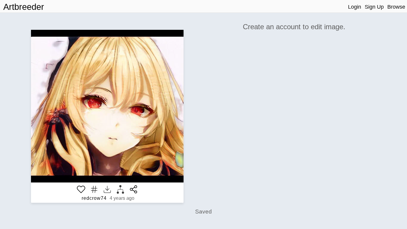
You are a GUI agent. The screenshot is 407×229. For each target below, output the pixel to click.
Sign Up (374, 7)
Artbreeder (23, 7)
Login (354, 7)
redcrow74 (94, 198)
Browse (396, 7)
